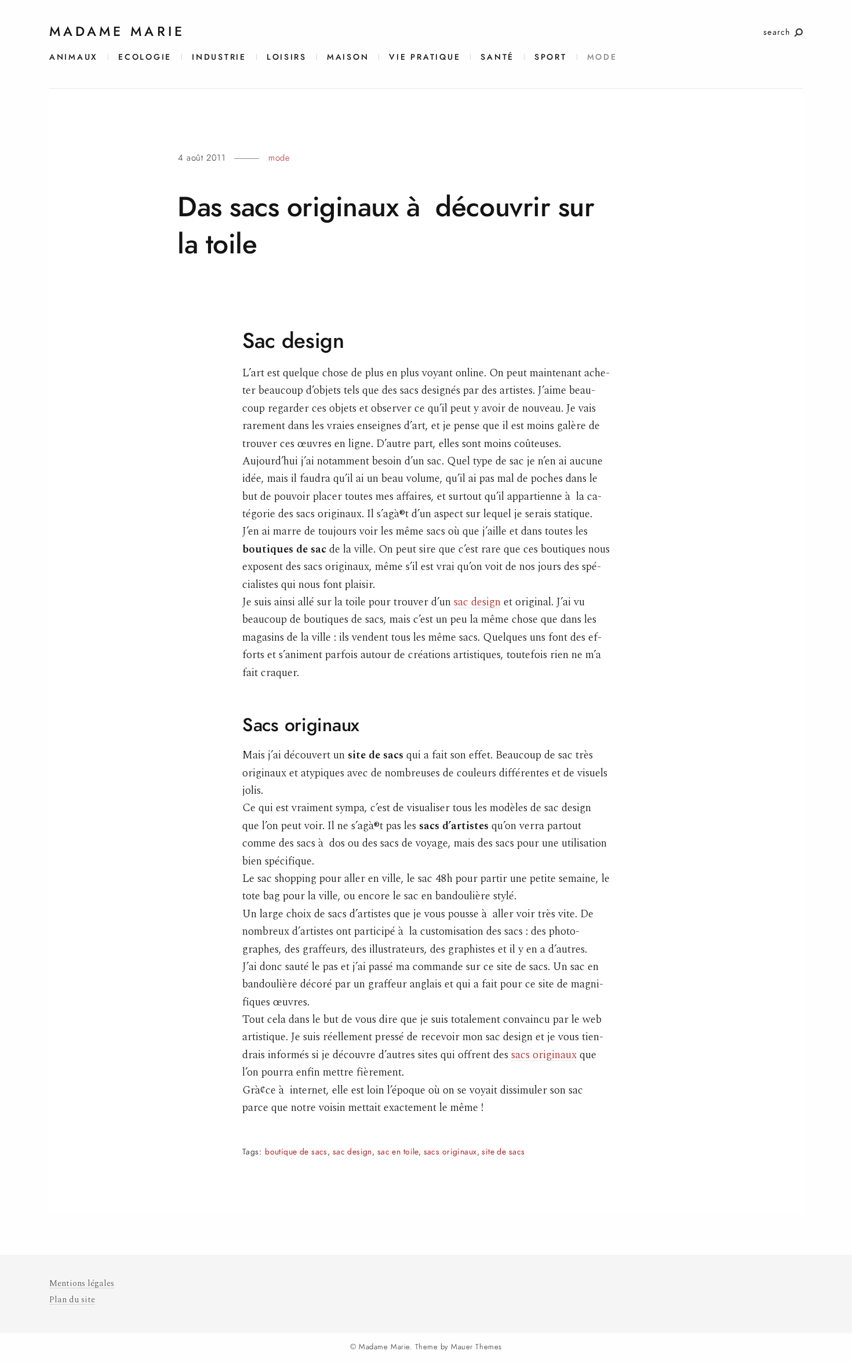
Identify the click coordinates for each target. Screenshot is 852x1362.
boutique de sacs (296, 1151)
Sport (550, 57)
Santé (497, 57)
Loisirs (287, 57)
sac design (477, 602)
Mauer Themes (476, 1347)
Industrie (219, 57)
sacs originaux (544, 1055)
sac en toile (397, 1151)
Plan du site (72, 1299)
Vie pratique (424, 57)
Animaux (73, 57)
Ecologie (145, 57)
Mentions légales (81, 1283)
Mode (602, 57)
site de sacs (503, 1151)
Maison (348, 57)
